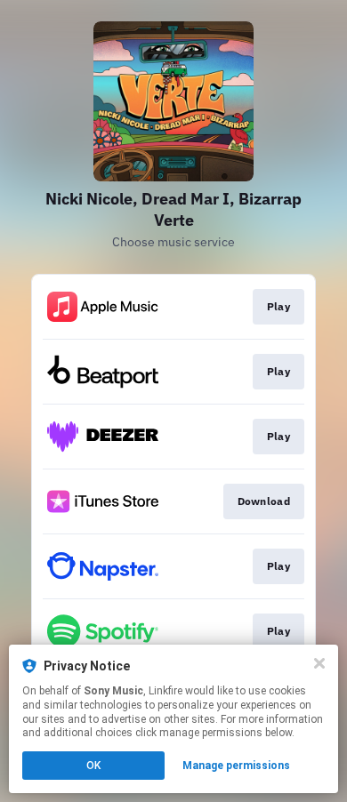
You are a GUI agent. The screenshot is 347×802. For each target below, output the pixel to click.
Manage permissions (236, 765)
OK (93, 765)
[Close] (319, 663)
